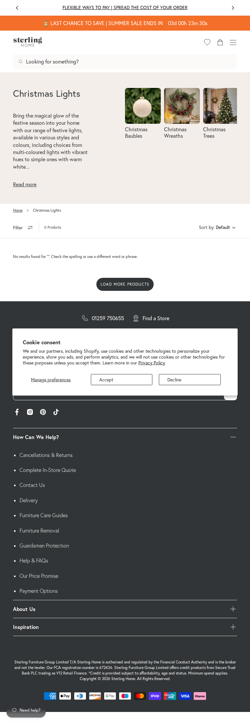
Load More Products (125, 284)
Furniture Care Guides (44, 515)
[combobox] (125, 61)
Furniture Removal (39, 530)
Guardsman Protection (44, 545)
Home (17, 210)
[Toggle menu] (233, 42)
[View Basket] (220, 42)
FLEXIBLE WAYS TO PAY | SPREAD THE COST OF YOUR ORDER (125, 7)
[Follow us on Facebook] (17, 413)
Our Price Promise (39, 576)
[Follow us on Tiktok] (56, 413)
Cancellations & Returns (46, 455)
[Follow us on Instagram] (30, 413)
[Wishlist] (207, 42)
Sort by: (207, 227)
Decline (174, 379)
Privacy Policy (151, 363)
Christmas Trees (214, 132)
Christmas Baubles (136, 132)
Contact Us (32, 485)
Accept (106, 379)
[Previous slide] (17, 8)
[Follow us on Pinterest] (43, 413)
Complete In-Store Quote (48, 470)
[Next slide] (233, 8)
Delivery (29, 500)
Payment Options (39, 591)
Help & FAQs (34, 560)
